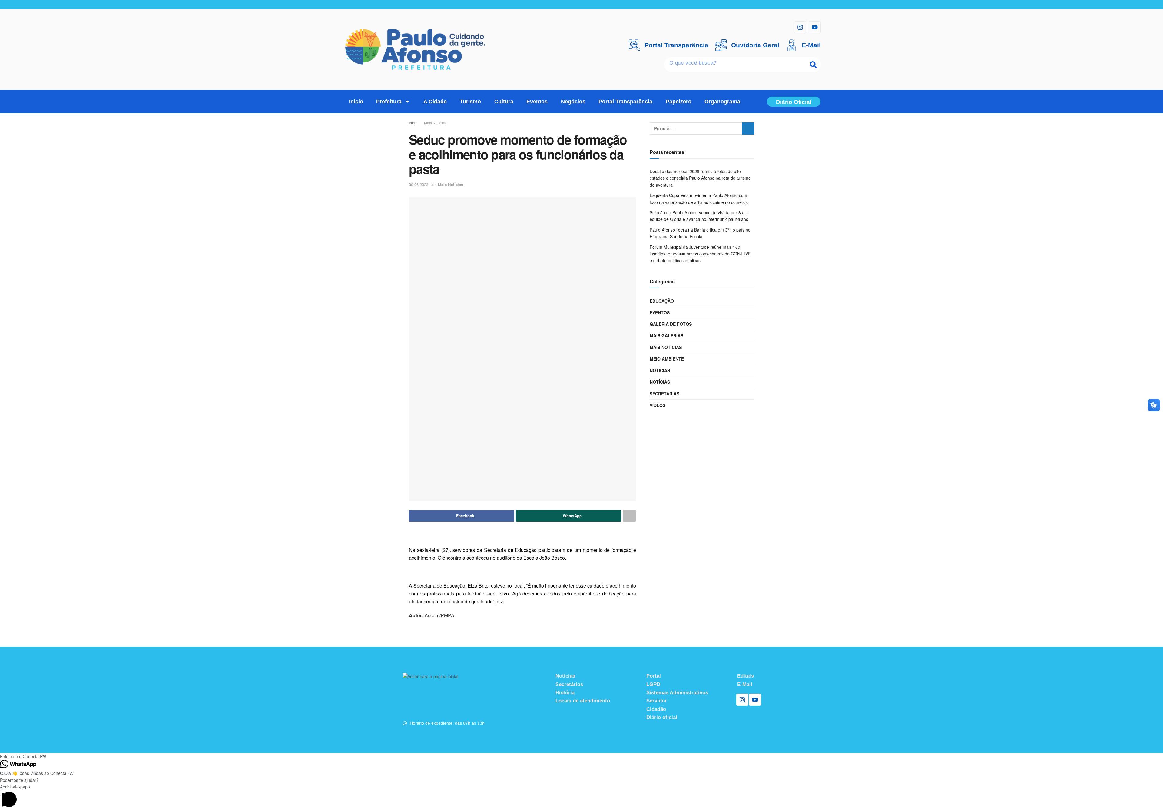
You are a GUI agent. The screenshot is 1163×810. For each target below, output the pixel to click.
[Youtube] (815, 27)
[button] (581, 756)
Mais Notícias (435, 122)
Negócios (573, 101)
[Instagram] (800, 27)
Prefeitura (389, 101)
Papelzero (678, 101)
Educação (662, 301)
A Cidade (435, 101)
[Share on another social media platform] (629, 516)
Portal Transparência (625, 101)
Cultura (503, 101)
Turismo (470, 101)
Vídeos (657, 405)
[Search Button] (748, 128)
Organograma (722, 101)
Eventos (537, 101)
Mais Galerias (666, 335)
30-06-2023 (418, 184)
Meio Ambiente (667, 359)
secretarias (664, 394)
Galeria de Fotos (671, 324)
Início (356, 101)
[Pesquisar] (813, 64)
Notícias (660, 370)
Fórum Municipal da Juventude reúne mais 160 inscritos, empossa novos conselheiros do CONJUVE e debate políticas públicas (700, 254)
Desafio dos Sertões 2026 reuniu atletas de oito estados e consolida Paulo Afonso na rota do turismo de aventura (700, 178)
